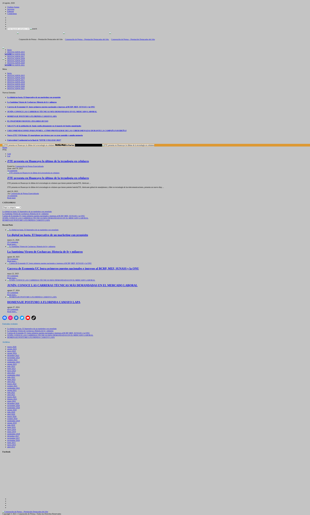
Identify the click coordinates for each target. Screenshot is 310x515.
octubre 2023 (12, 360)
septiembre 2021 (13, 388)
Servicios (10, 9)
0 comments (12, 171)
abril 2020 (11, 414)
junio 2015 (11, 443)
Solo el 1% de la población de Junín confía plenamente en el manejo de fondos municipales (44, 126)
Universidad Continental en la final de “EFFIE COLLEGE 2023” (34, 140)
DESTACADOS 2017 (16, 56)
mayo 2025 (11, 351)
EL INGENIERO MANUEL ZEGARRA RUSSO (27, 121)
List (8, 156)
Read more (11, 198)
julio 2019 (11, 425)
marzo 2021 (11, 397)
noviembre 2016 (13, 440)
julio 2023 (11, 366)
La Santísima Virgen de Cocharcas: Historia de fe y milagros (32, 102)
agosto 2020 (12, 410)
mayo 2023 (11, 371)
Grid (9, 154)
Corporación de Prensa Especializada (29, 166)
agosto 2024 (12, 353)
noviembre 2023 (13, 358)
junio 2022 (11, 379)
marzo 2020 (11, 416)
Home (4, 148)
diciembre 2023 (13, 355)
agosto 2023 (12, 364)
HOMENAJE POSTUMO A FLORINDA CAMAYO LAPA (32, 116)
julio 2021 (11, 392)
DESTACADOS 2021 (16, 65)
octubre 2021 (12, 386)
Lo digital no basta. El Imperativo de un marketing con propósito (34, 97)
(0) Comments (12, 242)
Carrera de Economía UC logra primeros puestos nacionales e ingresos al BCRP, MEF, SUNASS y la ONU (51, 107)
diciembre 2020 (13, 403)
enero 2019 (11, 432)
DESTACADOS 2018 (16, 58)
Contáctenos (12, 14)
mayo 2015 (11, 445)
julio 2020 (11, 412)
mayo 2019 (11, 430)
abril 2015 (11, 447)
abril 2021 (11, 395)
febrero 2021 (12, 399)
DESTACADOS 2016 (16, 54)
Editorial (10, 11)
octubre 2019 (12, 419)
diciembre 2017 (13, 436)
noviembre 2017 (13, 438)
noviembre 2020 (13, 406)
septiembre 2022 (13, 375)
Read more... (12, 244)
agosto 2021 (12, 390)
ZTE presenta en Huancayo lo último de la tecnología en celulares (48, 161)
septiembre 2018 (13, 434)
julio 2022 (11, 377)
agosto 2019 (12, 423)
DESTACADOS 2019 (16, 61)
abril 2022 (11, 382)
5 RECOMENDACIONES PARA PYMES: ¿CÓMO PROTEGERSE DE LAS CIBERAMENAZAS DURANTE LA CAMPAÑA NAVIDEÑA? (67, 131)
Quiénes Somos (13, 7)
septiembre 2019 (13, 421)
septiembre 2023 (13, 362)
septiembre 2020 (13, 408)
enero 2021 (11, 401)
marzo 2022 (11, 384)
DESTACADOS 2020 (16, 63)
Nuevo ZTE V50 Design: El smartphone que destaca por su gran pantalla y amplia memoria (45, 135)
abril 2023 (11, 373)
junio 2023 (11, 369)
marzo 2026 (11, 347)
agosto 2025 (12, 349)
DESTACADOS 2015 (16, 52)
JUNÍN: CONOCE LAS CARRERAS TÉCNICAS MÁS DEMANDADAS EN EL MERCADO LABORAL (52, 112)
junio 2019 (11, 427)
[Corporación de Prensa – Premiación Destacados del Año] (109, 39)
